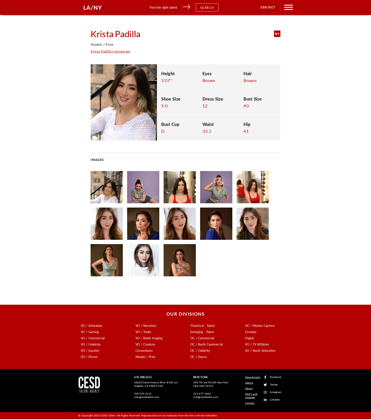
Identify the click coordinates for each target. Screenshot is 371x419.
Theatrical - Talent (202, 325)
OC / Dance (198, 357)
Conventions (144, 350)
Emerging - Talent (202, 332)
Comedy (250, 332)
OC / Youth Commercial (206, 344)
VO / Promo (89, 357)
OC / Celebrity (200, 350)
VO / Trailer (143, 332)
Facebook (275, 377)
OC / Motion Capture (260, 325)
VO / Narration (145, 325)
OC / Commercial (202, 338)
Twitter (274, 384)
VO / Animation (91, 325)
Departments (253, 377)
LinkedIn (275, 399)
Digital (249, 338)
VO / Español (90, 350)
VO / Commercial (93, 338)
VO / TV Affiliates (257, 344)
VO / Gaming (90, 332)
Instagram (275, 392)
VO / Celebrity (90, 344)
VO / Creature (145, 344)
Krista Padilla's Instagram (110, 51)
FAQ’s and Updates (251, 395)
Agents (249, 383)
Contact (268, 7)
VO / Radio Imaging (149, 338)
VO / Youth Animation (260, 350)
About (249, 388)
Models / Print (145, 357)
